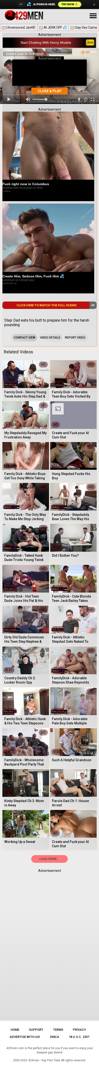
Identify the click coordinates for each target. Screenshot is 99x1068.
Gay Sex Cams (84, 27)
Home (15, 1029)
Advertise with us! (25, 1037)
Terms (58, 1029)
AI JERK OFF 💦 (53, 27)
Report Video (75, 337)
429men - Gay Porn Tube (44, 1060)
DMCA (54, 1037)
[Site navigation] (93, 16)
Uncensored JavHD (19, 27)
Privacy (79, 1029)
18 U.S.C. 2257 (79, 1037)
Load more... (49, 859)
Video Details (50, 337)
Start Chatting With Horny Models (45, 42)
